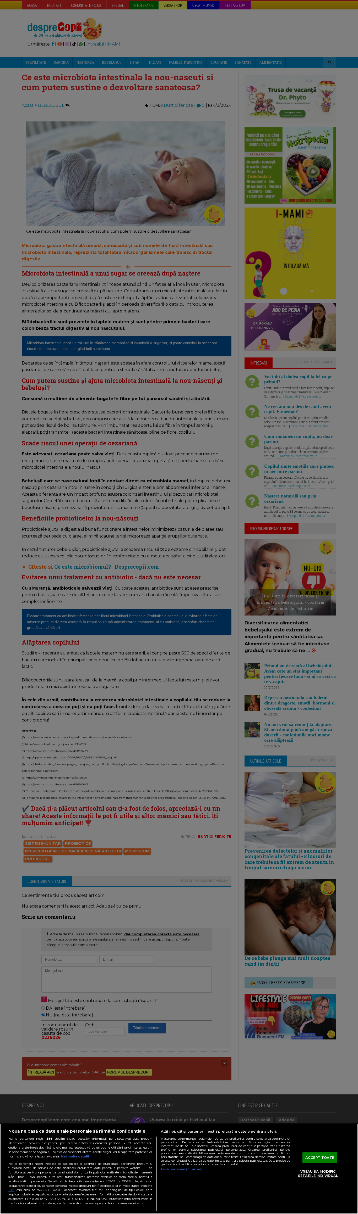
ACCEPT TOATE (319, 1157)
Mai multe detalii (75, 1156)
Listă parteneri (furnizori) (182, 1169)
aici (11, 1190)
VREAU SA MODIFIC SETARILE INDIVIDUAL (318, 1174)
